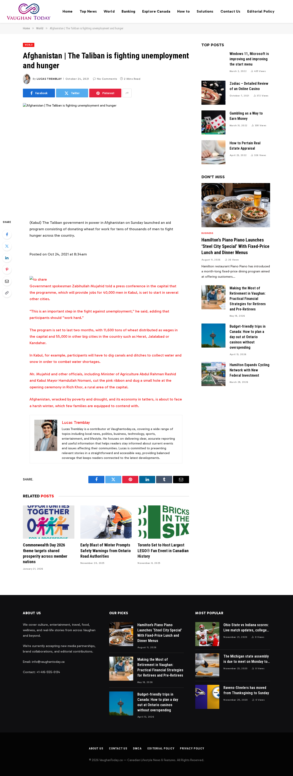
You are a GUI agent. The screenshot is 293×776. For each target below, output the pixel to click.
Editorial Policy (260, 11)
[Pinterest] (6, 269)
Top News (88, 11)
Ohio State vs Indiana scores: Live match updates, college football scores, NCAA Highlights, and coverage (246, 628)
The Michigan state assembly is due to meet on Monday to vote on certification (246, 659)
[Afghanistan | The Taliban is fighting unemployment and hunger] (106, 157)
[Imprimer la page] (38, 279)
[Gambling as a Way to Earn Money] (213, 122)
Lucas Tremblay (49, 78)
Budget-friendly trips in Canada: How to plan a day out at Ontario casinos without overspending (248, 337)
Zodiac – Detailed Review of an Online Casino (249, 86)
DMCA (137, 748)
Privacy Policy (192, 748)
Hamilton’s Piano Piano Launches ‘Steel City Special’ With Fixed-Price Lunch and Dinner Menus (235, 246)
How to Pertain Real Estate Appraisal (245, 146)
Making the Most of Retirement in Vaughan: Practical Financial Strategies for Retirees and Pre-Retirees (248, 298)
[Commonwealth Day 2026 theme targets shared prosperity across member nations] (48, 522)
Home (67, 11)
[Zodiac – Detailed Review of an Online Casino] (213, 93)
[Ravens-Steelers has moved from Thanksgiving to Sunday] (207, 697)
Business (207, 233)
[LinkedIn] (6, 257)
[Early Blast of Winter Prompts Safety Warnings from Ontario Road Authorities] (106, 522)
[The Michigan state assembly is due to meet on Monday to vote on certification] (207, 665)
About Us (96, 748)
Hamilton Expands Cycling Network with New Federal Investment (249, 370)
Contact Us (230, 11)
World (109, 11)
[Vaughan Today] (29, 11)
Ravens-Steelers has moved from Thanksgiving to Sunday (246, 690)
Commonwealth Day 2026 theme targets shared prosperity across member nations (45, 553)
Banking (128, 11)
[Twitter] (6, 246)
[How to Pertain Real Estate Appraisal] (213, 152)
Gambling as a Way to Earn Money (246, 116)
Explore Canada (156, 11)
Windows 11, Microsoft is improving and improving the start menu (249, 59)
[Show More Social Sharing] (127, 93)
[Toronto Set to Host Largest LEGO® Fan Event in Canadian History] (163, 522)
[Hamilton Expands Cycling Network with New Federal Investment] (213, 374)
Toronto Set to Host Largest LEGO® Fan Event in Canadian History (163, 551)
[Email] (6, 281)
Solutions (205, 11)
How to (183, 11)
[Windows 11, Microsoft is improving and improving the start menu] (213, 63)
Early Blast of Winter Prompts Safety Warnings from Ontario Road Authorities (105, 551)
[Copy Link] (6, 292)
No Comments (107, 78)
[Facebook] (6, 234)
